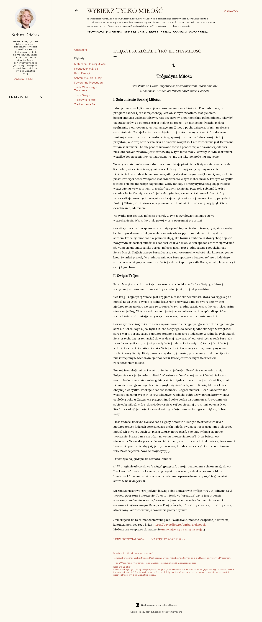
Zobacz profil (25, 78)
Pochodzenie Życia (86, 68)
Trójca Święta (82, 95)
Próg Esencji (82, 73)
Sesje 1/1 (130, 32)
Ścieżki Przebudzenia (154, 32)
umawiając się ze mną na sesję (181, 529)
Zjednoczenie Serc (85, 104)
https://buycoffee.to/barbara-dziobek (179, 524)
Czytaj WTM (95, 32)
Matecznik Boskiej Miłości (90, 64)
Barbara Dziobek (25, 34)
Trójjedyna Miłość (85, 99)
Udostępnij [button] (80, 49)
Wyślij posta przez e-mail (140, 553)
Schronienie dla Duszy (88, 78)
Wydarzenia (198, 32)
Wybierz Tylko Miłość (125, 10)
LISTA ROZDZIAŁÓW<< (129, 539)
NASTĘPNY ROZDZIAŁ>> (168, 539)
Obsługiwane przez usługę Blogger (159, 605)
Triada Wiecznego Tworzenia (85, 89)
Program (180, 32)
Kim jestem (114, 32)
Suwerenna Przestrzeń (88, 82)
